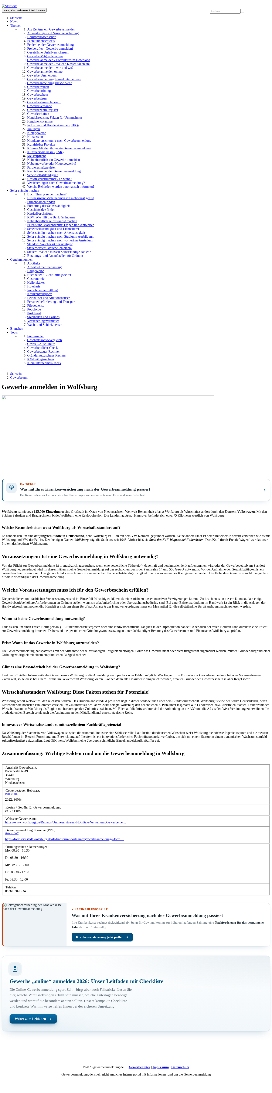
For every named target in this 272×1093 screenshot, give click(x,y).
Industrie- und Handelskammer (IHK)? (53, 125)
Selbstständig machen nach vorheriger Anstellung (60, 240)
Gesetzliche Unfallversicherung (48, 52)
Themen (15, 25)
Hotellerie (33, 286)
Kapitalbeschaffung (40, 213)
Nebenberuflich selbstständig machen (52, 221)
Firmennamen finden (41, 202)
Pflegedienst (35, 305)
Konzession (35, 137)
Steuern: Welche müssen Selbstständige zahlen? (59, 252)
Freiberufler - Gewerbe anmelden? (50, 48)
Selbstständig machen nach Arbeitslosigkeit (56, 232)
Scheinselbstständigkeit (42, 175)
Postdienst (34, 313)
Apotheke (33, 263)
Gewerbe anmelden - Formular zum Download (58, 60)
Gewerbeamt (18, 377)
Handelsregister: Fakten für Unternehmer (54, 117)
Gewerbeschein (37, 94)
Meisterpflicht (36, 156)
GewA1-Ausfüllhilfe (41, 344)
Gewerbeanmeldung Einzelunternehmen (54, 79)
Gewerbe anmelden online (44, 71)
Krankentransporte (39, 294)
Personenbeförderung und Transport (51, 301)
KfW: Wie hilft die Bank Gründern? (51, 217)
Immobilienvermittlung (42, 290)
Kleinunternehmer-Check (44, 363)
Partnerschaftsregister (41, 167)
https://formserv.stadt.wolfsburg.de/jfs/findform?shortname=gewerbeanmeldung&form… (64, 839)
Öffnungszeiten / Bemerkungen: (27, 847)
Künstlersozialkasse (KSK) (45, 152)
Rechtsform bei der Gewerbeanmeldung (54, 171)
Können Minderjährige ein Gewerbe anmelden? (59, 148)
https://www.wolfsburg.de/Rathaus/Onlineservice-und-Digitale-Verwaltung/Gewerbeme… (65, 822)
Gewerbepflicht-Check (42, 347)
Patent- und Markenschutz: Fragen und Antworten (60, 225)
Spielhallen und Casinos (43, 317)
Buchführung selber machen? (47, 194)
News (14, 21)
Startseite (16, 18)
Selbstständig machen (24, 190)
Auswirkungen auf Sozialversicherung (53, 33)
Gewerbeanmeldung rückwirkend (49, 83)
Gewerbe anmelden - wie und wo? (50, 67)
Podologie (34, 309)
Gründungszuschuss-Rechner (47, 355)
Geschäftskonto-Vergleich (44, 340)
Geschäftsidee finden (41, 209)
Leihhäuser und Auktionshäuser (48, 298)
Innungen (33, 129)
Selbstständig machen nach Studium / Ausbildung (60, 236)
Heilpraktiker (36, 282)
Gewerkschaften (38, 114)
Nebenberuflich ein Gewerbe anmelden (53, 160)
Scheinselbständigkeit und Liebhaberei (53, 229)
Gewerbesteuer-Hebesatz (44, 102)
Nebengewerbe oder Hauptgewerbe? (51, 163)
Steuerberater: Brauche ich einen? (49, 248)
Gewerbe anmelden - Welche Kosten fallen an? (58, 64)
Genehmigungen (21, 259)
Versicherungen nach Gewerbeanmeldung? (56, 183)
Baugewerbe (35, 271)
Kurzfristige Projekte (41, 144)
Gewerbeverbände (39, 106)
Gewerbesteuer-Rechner (43, 351)
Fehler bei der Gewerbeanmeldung (50, 44)
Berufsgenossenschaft (41, 37)
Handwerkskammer (40, 121)
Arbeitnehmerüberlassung (44, 267)
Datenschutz (180, 1067)
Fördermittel (35, 336)
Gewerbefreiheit (38, 87)
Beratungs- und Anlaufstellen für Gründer (55, 255)
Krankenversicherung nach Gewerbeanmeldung (59, 140)
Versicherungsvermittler (43, 321)
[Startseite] (11, 6)
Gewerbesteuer (37, 98)
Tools (14, 332)
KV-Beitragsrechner (40, 359)
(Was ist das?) (12, 793)
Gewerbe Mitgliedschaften (45, 56)
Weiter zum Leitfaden (30, 1019)
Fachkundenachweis (41, 41)
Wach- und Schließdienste (44, 324)
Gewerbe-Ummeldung (42, 75)
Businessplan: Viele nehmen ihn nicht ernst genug (60, 198)
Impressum (161, 1067)
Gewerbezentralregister (42, 110)
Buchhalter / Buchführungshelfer (49, 275)
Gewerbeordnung (39, 90)
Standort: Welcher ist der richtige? (49, 244)
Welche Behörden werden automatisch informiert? (60, 186)
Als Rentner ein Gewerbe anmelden (51, 29)
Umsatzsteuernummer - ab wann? (49, 179)
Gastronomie (35, 278)
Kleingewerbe (36, 133)
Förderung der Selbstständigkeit (48, 206)
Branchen (16, 328)
